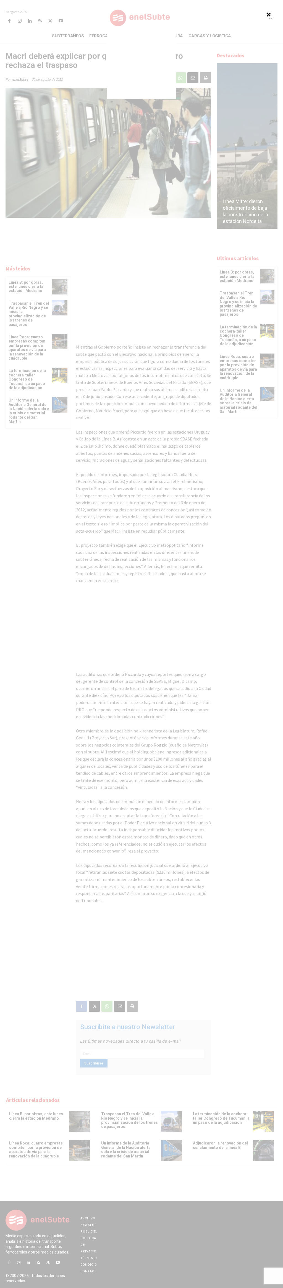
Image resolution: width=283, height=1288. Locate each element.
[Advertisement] (141, 64)
